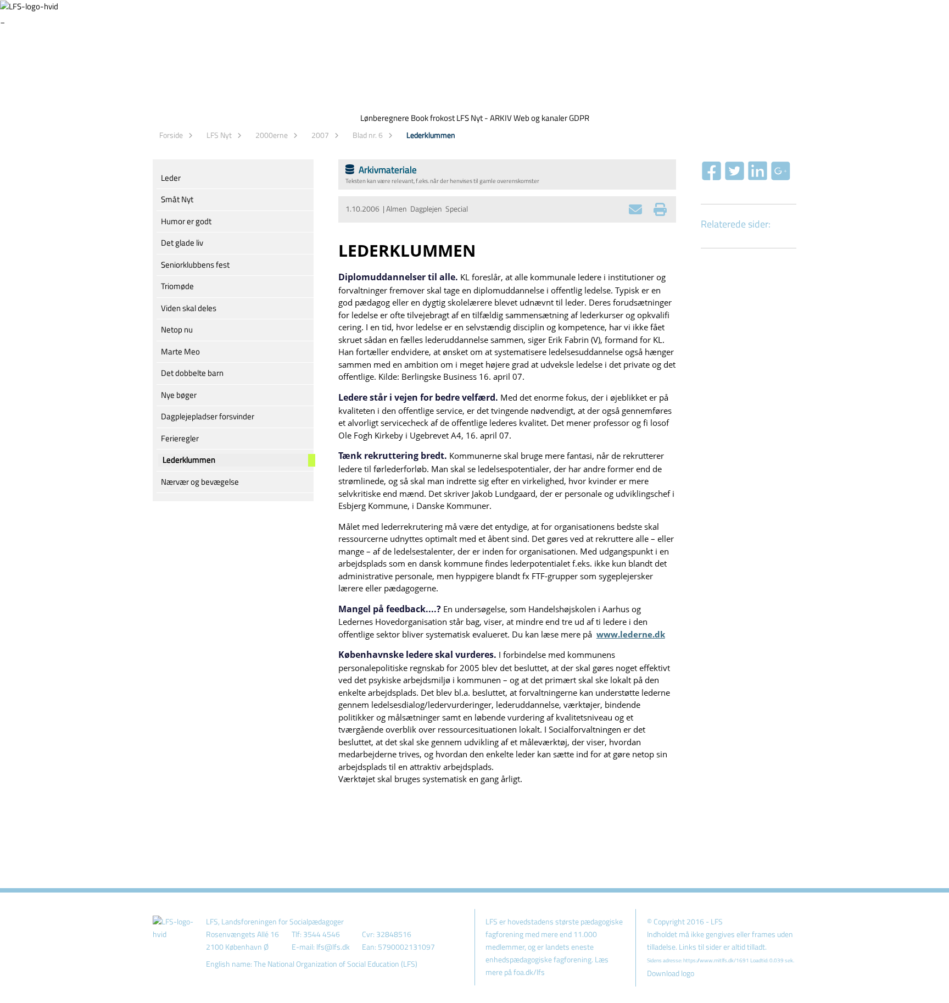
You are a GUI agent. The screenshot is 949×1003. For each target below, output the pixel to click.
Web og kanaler (540, 118)
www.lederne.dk (630, 634)
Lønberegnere (384, 118)
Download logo (670, 973)
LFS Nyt (219, 135)
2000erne (271, 135)
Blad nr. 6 (368, 135)
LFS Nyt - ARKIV (484, 118)
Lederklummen (430, 135)
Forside (171, 135)
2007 (320, 135)
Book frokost (433, 118)
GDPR (579, 118)
